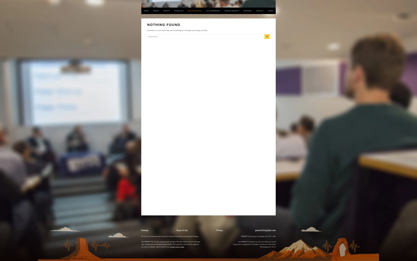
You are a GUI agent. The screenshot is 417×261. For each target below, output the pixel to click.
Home (146, 11)
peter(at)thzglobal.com (265, 230)
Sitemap (144, 230)
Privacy (220, 230)
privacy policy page (177, 246)
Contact (259, 11)
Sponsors (247, 11)
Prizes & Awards (231, 11)
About (165, 11)
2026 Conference (194, 11)
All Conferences (213, 11)
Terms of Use (182, 230)
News (155, 11)
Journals (178, 11)
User (270, 11)
